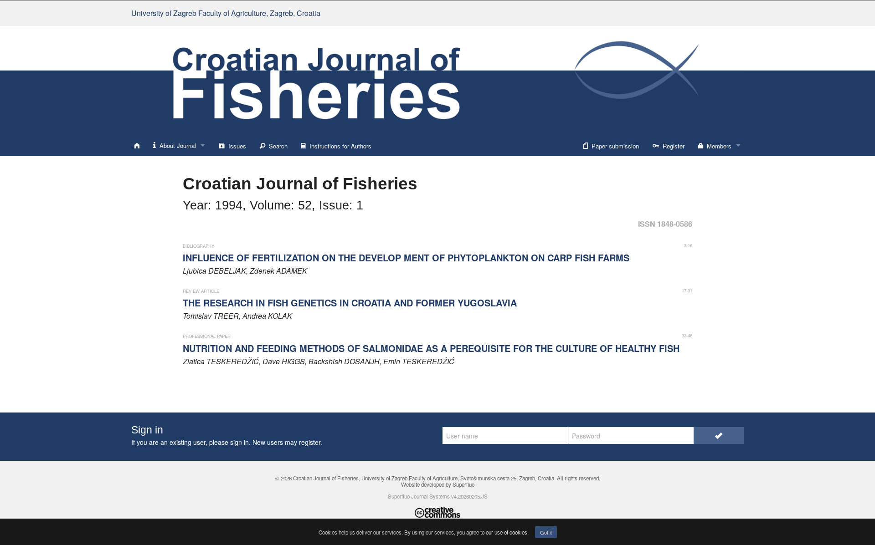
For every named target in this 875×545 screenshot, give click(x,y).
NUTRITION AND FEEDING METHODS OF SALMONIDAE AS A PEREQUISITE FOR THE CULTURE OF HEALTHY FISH (431, 348)
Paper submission (613, 146)
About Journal (176, 145)
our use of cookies (506, 532)
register (309, 442)
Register (672, 146)
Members (717, 146)
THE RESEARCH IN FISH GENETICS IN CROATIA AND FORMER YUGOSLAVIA (350, 302)
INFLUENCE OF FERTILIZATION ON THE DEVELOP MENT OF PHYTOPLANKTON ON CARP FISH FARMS (406, 257)
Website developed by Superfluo (437, 484)
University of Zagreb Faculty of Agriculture (225, 13)
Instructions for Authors (338, 146)
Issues (235, 146)
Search (276, 146)
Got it (546, 532)
